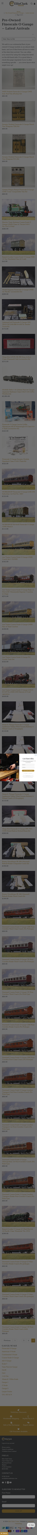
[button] (4, 1533)
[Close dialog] (36, 755)
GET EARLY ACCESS (28, 770)
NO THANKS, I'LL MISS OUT (28, 773)
